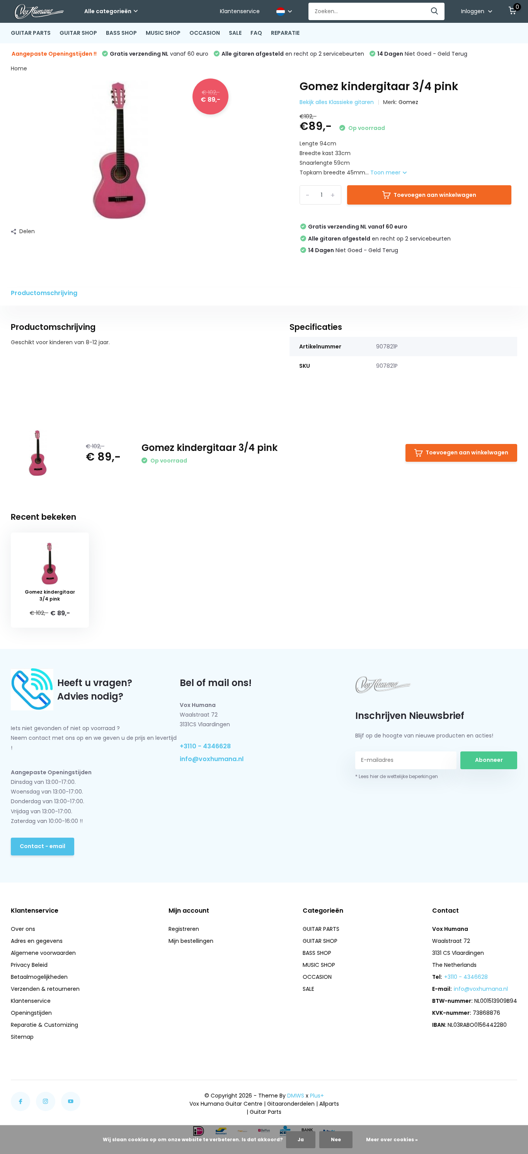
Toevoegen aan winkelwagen (434, 195)
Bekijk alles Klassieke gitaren (337, 102)
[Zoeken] (435, 11)
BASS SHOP (121, 33)
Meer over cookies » (392, 1139)
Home (19, 68)
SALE (235, 33)
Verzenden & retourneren (45, 989)
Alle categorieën (107, 11)
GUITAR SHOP (78, 33)
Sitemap (22, 1037)
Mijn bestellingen (191, 941)
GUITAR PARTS (31, 33)
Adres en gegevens (37, 941)
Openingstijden (31, 1013)
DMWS (295, 1095)
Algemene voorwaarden (43, 953)
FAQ (256, 33)
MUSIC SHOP (163, 33)
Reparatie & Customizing (44, 1025)
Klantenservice (240, 11)
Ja (301, 1139)
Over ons (23, 929)
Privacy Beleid (29, 965)
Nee (336, 1139)
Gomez (408, 102)
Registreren (184, 929)
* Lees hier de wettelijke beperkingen (396, 776)
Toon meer (386, 172)
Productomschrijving (44, 292)
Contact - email (42, 846)
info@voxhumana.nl (212, 759)
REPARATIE (285, 33)
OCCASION (204, 33)
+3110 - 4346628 (205, 746)
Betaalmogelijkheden (39, 977)
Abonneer (489, 760)
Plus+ (317, 1095)
